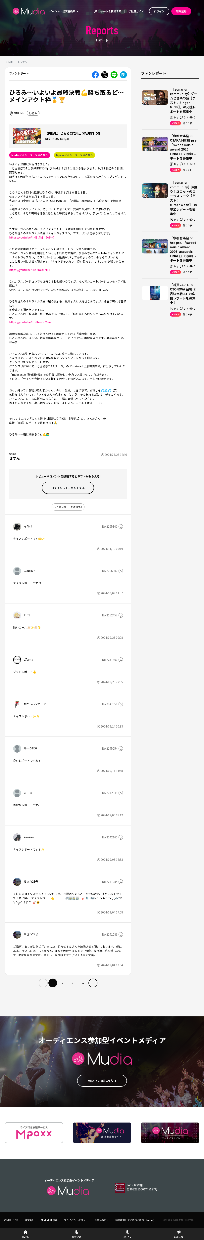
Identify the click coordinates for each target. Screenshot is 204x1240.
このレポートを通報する (69, 507)
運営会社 (29, 1220)
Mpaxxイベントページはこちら (74, 155)
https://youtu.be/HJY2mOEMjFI (29, 270)
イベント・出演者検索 (62, 11)
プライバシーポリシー (76, 1220)
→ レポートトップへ (16, 62)
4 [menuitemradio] (83, 983)
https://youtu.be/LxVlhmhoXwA (30, 322)
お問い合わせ (101, 1220)
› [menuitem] (92, 983)
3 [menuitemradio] (73, 983)
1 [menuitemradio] (52, 983)
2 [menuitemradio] (62, 983)
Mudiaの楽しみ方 (100, 1080)
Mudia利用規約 (49, 1220)
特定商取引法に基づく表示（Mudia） (135, 1220)
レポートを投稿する (109, 11)
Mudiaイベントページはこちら (29, 155)
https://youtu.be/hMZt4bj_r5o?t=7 (32, 237)
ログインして (68, 488)
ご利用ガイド (136, 11)
